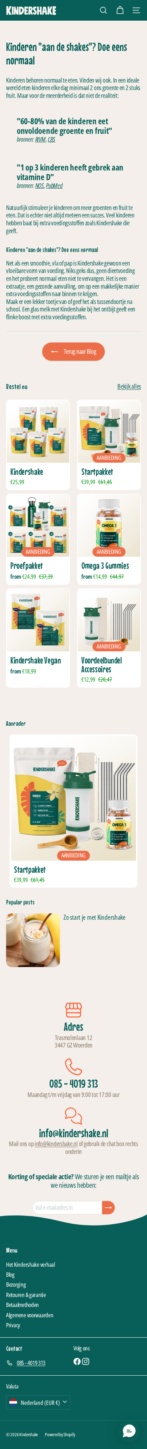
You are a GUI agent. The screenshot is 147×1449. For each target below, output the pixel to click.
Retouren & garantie (26, 1295)
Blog (10, 1274)
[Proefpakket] (38, 539)
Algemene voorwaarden (30, 1315)
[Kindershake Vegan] (38, 638)
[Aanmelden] (108, 1207)
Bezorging (16, 1284)
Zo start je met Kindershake (95, 917)
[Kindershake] (38, 445)
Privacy (13, 1325)
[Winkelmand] (120, 10)
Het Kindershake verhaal (30, 1264)
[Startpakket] (73, 811)
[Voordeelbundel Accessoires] (109, 638)
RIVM (40, 139)
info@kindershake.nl (56, 1143)
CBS (51, 139)
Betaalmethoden (22, 1305)
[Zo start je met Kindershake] (33, 940)
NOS (39, 185)
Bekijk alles (129, 386)
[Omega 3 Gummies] (109, 539)
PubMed (54, 185)
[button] (129, 1431)
